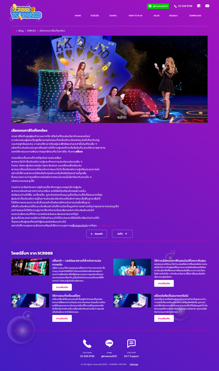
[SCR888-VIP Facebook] (198, 6)
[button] (131, 349)
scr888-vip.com (107, 225)
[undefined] (26, 13)
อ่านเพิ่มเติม (62, 287)
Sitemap (134, 364)
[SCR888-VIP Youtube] (207, 6)
